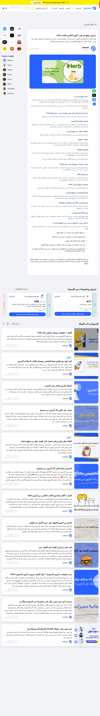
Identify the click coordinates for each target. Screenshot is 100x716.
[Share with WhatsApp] (94, 91)
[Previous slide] (9, 289)
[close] (69, 3)
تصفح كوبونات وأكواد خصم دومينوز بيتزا (27, 314)
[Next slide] (5, 289)
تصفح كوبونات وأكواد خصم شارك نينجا (73, 314)
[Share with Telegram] (94, 99)
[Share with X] (94, 95)
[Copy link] (94, 104)
